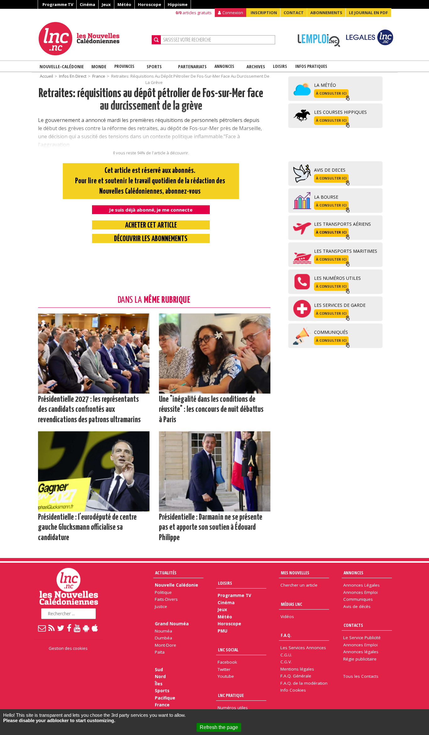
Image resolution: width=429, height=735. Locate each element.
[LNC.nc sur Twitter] (61, 627)
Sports (154, 66)
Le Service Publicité (362, 637)
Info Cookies (293, 690)
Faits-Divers (166, 599)
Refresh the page (219, 727)
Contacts (353, 625)
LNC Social (228, 650)
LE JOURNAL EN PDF (368, 12)
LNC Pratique (231, 695)
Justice (161, 606)
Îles (158, 684)
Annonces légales (360, 652)
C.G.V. (286, 662)
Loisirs (280, 66)
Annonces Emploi (360, 592)
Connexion (232, 12)
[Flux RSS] (51, 627)
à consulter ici (331, 93)
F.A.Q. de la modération (304, 683)
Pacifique (165, 698)
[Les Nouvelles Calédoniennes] (93, 38)
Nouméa (163, 631)
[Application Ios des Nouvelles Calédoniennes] (95, 627)
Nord (160, 676)
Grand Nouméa (172, 624)
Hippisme (177, 4)
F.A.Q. (286, 635)
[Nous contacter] (42, 627)
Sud (159, 669)
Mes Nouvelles (295, 573)
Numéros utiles (233, 707)
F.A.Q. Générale (295, 676)
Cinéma (87, 4)
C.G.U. (286, 655)
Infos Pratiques (311, 66)
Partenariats (192, 66)
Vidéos (287, 616)
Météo (124, 4)
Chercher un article (299, 585)
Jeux (106, 4)
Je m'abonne (317, 17)
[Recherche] (156, 39)
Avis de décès (357, 606)
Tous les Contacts (360, 676)
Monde (98, 66)
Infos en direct (72, 76)
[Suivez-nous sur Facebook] (69, 627)
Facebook (227, 662)
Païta (160, 652)
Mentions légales (297, 669)
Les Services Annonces (303, 647)
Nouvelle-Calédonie (62, 66)
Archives (256, 66)
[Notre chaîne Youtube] (77, 627)
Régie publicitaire (360, 659)
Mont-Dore (165, 645)
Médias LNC (291, 604)
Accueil (46, 76)
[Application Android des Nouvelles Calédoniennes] (86, 627)
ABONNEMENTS (326, 12)
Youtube (226, 676)
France (98, 76)
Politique (163, 592)
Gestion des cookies (68, 648)
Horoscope (149, 4)
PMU (222, 631)
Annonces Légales (361, 585)
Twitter (224, 669)
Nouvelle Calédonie (176, 585)
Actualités (165, 573)
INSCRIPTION (264, 12)
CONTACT (294, 12)
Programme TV (57, 4)
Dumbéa (163, 638)
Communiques (358, 599)
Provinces (124, 66)
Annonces (224, 66)
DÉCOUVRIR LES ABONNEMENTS (150, 239)
